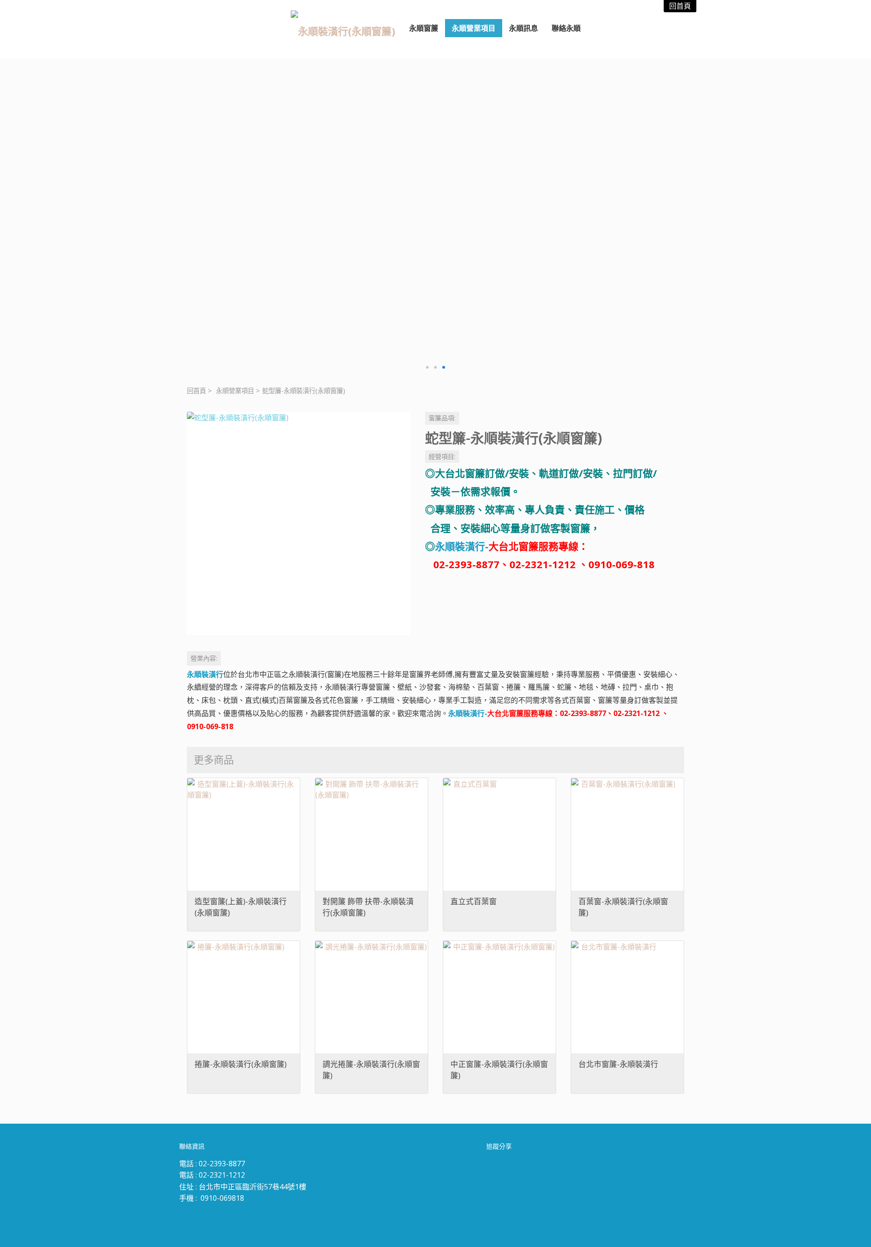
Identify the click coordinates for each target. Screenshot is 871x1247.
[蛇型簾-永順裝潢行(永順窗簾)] (299, 523)
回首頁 (196, 390)
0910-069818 (222, 1198)
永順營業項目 (235, 390)
